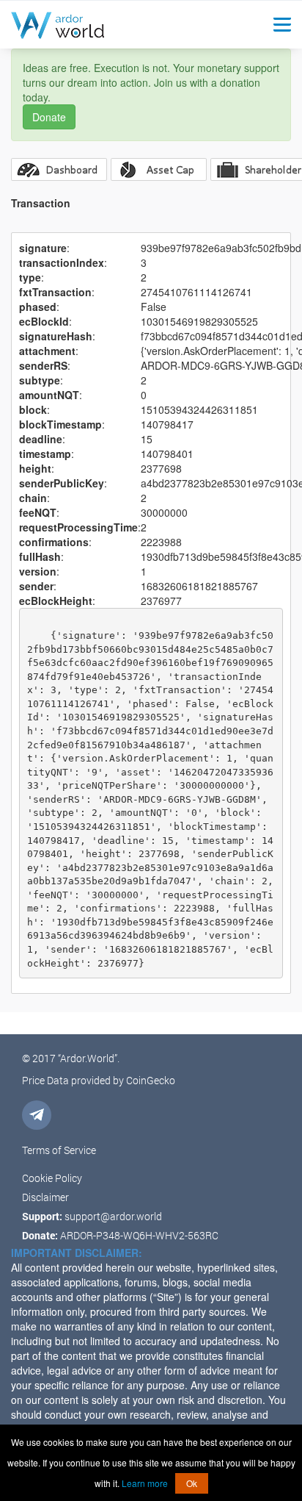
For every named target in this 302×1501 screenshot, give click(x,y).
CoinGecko (150, 1080)
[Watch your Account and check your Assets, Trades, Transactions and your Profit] (59, 169)
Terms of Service (59, 1150)
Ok (191, 1483)
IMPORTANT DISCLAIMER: (76, 1252)
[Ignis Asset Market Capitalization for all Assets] (159, 169)
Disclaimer (45, 1197)
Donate (49, 117)
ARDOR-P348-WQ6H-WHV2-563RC (139, 1235)
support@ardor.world (113, 1216)
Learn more (145, 1483)
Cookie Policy (52, 1178)
